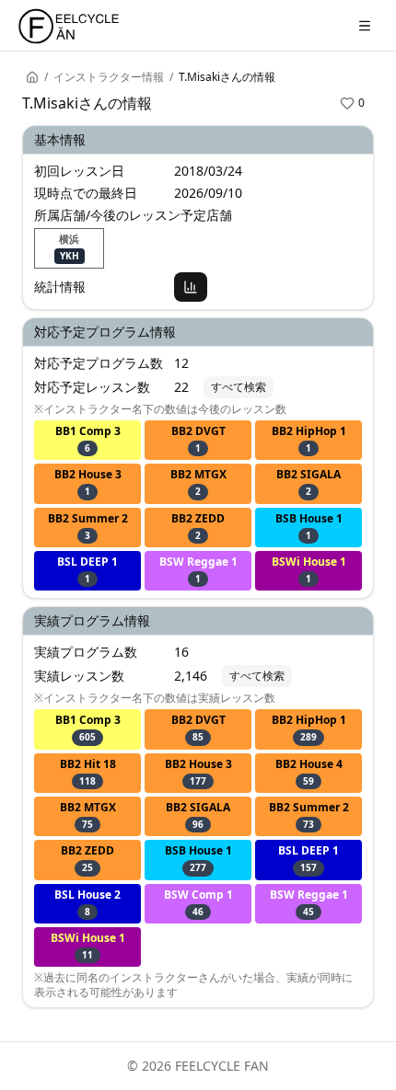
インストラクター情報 (108, 77)
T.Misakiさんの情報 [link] (227, 77)
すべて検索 (238, 387)
